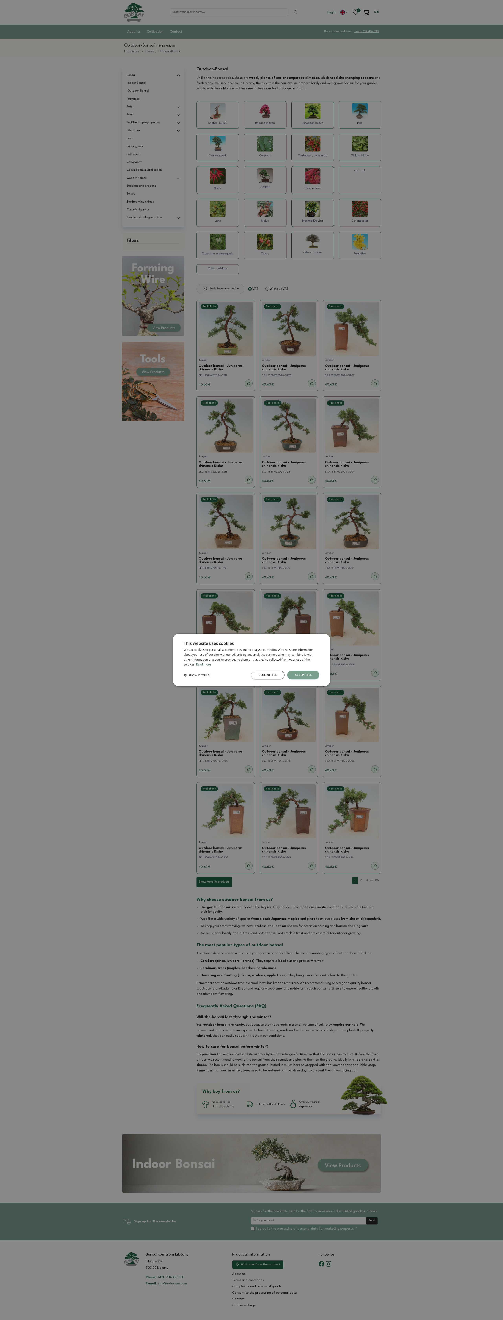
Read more (203, 664)
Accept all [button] (303, 675)
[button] (196, 675)
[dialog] (251, 660)
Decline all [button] (268, 675)
